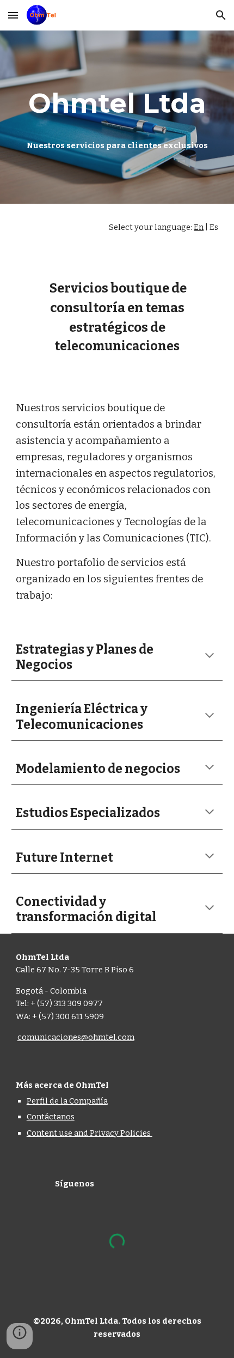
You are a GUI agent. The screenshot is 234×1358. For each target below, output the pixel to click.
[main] (117, 103)
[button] (13, 15)
